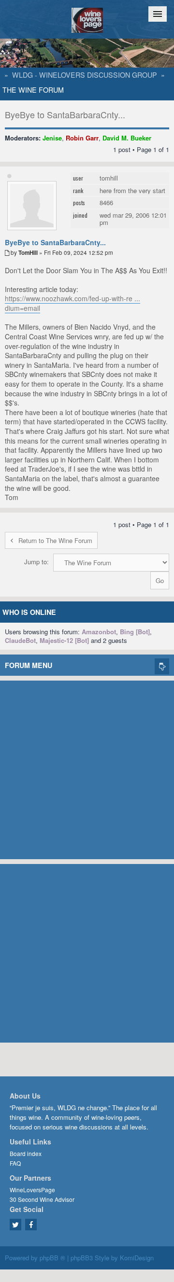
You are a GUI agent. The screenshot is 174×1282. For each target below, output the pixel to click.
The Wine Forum (33, 90)
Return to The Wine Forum (55, 540)
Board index (26, 1153)
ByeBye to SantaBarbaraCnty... (65, 114)
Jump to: (36, 561)
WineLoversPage (32, 1189)
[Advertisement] (87, 767)
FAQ (15, 1163)
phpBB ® (52, 1257)
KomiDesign (137, 1257)
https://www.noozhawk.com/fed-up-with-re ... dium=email (72, 303)
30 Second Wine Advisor (42, 1199)
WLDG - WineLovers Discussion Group (84, 75)
